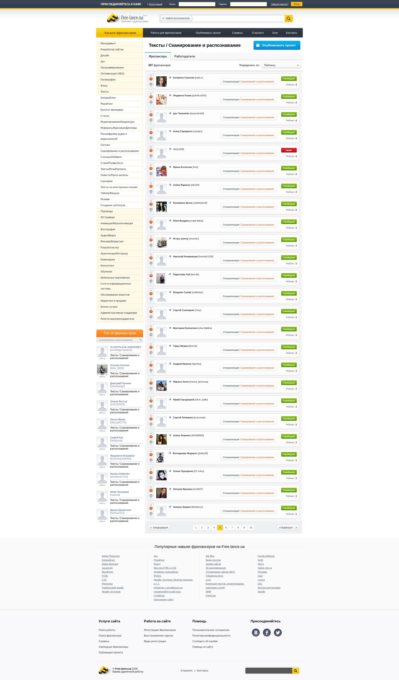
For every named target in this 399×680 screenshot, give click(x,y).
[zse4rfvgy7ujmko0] (125, 349)
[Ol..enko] (188, 471)
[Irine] (185, 167)
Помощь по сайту (202, 646)
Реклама (262, 572)
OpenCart (211, 595)
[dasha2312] (120, 511)
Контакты (291, 32)
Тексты (105, 91)
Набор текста (265, 568)
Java (260, 576)
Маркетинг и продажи (113, 300)
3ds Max (210, 556)
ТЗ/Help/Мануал (110, 193)
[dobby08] (190, 453)
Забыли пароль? (279, 4)
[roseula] (119, 493)
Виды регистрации (155, 641)
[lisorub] (185, 346)
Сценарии (107, 181)
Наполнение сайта (163, 599)
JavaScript (107, 568)
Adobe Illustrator (110, 564)
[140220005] (118, 403)
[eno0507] (188, 489)
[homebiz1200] (193, 256)
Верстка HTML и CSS (165, 568)
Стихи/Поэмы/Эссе (112, 163)
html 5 (261, 564)
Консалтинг (107, 265)
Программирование (112, 67)
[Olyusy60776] (118, 421)
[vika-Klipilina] (192, 328)
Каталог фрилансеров (120, 33)
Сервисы (237, 32)
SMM (208, 591)
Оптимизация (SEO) (112, 73)
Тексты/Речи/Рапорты (113, 169)
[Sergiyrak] (116, 439)
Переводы (107, 211)
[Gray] (187, 310)
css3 (208, 579)
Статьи (105, 115)
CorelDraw (159, 595)
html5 (260, 560)
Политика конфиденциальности (211, 635)
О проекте (258, 32)
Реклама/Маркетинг (112, 241)
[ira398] (178, 149)
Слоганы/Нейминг (111, 157)
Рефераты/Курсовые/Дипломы (119, 127)
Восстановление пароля (158, 635)
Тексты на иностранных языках (119, 187)
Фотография (108, 229)
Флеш (104, 85)
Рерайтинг (107, 103)
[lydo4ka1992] (189, 95)
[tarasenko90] (188, 113)
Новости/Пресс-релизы (114, 175)
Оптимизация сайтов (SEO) (220, 572)
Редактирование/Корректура (117, 121)
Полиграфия (108, 79)
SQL (260, 583)
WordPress (107, 572)
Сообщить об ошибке (205, 641)
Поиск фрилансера (110, 635)
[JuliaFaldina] (188, 220)
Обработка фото (214, 576)
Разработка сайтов (112, 49)
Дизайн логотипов (111, 591)
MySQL (157, 576)
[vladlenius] (188, 292)
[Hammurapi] (120, 385)
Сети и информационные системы (116, 286)
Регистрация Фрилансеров (160, 630)
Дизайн (105, 55)
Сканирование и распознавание (120, 151)
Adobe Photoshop (111, 556)
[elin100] (186, 185)
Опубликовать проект (208, 32)
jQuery (157, 564)
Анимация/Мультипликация (117, 223)
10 (251, 527)
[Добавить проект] (277, 45)
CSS (104, 579)
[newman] (186, 238)
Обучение (106, 271)
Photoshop (107, 583)
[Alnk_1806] (119, 367)
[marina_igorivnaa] (190, 381)
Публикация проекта (111, 652)
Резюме (105, 199)
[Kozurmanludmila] (122, 457)
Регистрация (155, 4)
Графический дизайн (113, 587)
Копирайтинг (108, 97)
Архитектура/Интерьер (114, 253)
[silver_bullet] (190, 399)
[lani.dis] (186, 274)
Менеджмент (108, 43)
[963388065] (188, 435)
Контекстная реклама (269, 587)
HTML (105, 576)
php (156, 556)
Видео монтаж (213, 560)
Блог (275, 32)
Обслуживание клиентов (115, 294)
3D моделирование (216, 568)
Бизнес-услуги (109, 306)
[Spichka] (187, 364)
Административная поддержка (119, 312)
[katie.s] (188, 77)
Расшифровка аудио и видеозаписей (114, 136)
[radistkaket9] (190, 203)
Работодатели (184, 56)
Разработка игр (110, 247)
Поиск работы (107, 630)
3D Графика (108, 217)
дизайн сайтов (213, 564)
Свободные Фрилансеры (113, 646)
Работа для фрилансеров (166, 32)
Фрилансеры (158, 56)
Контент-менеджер (112, 109)
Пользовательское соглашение (210, 630)
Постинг (105, 145)
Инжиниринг (108, 259)
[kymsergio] (189, 417)
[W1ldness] (188, 507)
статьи (261, 579)
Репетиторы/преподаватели (117, 318)
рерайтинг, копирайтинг (166, 572)
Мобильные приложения (115, 277)
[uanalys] (187, 131)
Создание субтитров (113, 205)
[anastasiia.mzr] (120, 475)
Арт (103, 61)
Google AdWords (266, 556)
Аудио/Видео (108, 235)
